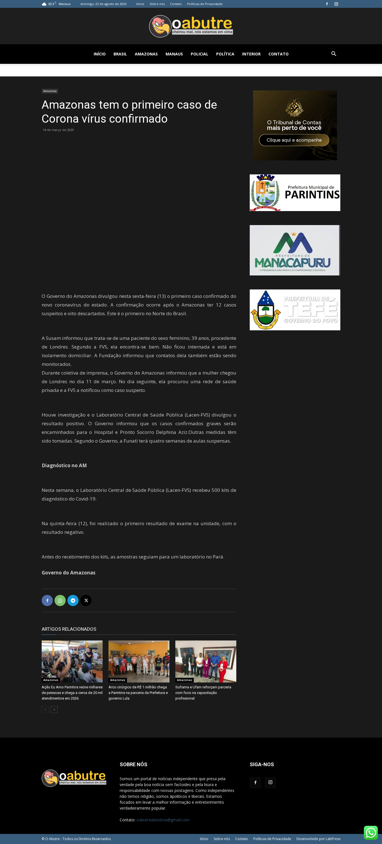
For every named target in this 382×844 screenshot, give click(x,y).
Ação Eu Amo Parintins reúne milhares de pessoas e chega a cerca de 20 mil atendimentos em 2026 (72, 692)
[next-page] (54, 709)
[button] (333, 54)
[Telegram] (73, 600)
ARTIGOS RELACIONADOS (69, 629)
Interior (251, 54)
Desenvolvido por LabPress (318, 838)
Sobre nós (157, 4)
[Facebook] (327, 4)
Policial (199, 54)
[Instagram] (336, 4)
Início (140, 4)
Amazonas (146, 54)
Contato (176, 4)
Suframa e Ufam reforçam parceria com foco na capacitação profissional (203, 692)
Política (225, 54)
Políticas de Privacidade (205, 4)
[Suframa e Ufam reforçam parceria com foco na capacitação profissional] (205, 661)
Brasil (120, 54)
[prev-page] (45, 709)
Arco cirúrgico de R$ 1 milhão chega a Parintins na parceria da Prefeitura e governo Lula (138, 692)
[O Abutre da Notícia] (191, 26)
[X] (85, 600)
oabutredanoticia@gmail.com (163, 819)
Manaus (174, 54)
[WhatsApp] (60, 600)
